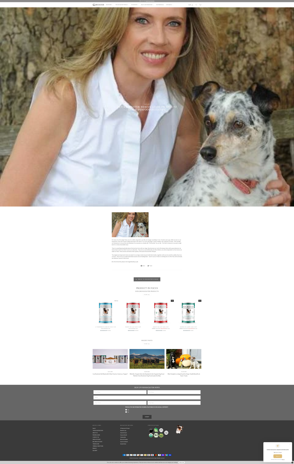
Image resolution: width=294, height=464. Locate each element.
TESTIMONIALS (160, 4)
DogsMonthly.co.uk (133, 261)
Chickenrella (123, 437)
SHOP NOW (109, 4)
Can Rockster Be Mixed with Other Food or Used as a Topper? (110, 374)
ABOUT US (95, 432)
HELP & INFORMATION (147, 4)
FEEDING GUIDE (96, 435)
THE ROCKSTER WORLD (121, 4)
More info (181, 462)
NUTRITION (134, 4)
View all (147, 294)
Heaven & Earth (123, 435)
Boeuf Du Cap (123, 430)
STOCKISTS (169, 4)
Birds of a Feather (124, 439)
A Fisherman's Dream (125, 428)
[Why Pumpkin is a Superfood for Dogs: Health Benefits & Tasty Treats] (183, 359)
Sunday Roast (123, 443)
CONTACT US (96, 437)
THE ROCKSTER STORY (98, 430)
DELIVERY (95, 450)
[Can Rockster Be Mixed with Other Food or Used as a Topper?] (110, 359)
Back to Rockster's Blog (148, 279)
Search (94, 428)
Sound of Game (123, 432)
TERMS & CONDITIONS (98, 446)
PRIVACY (95, 448)
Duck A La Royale (124, 441)
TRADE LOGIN (96, 443)
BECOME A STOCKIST (97, 441)
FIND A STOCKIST (97, 439)
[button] (103, 330)
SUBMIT (147, 417)
